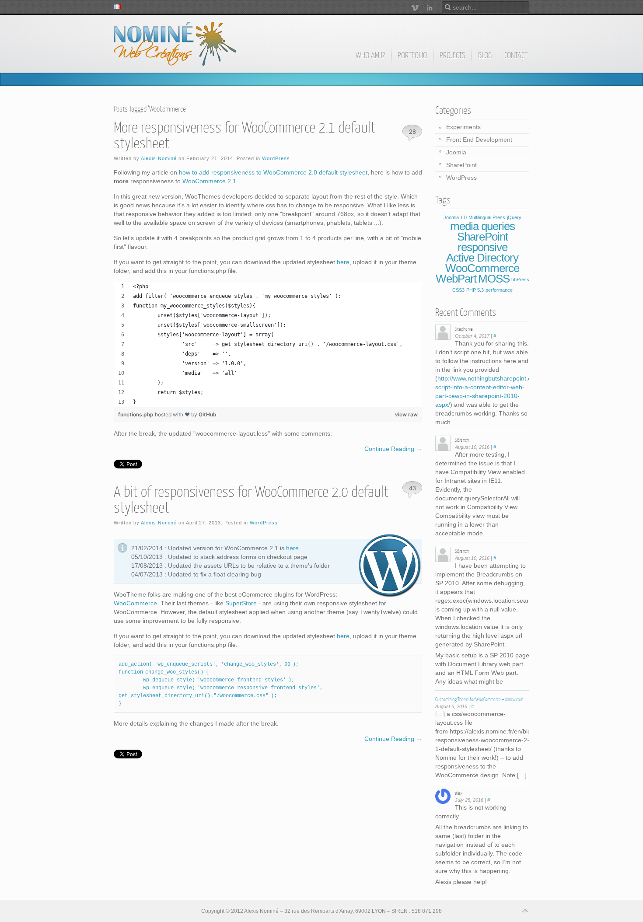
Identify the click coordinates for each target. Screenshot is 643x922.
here (343, 261)
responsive (482, 247)
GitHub (208, 414)
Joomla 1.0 (455, 217)
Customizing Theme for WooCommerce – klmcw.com (479, 699)
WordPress (276, 158)
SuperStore (241, 603)
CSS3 (458, 290)
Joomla (456, 152)
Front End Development (479, 139)
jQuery (514, 217)
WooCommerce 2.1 (209, 181)
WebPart (456, 278)
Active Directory (482, 257)
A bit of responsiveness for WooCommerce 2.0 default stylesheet (251, 500)
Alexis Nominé (159, 158)
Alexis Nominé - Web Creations (175, 44)
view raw (406, 414)
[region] (268, 344)
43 (412, 488)
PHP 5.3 (475, 290)
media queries (482, 226)
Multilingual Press (486, 217)
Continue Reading (393, 448)
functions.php (136, 414)
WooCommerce (135, 603)
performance (499, 290)
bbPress (520, 279)
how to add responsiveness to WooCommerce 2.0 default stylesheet (273, 172)
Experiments (463, 126)
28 (412, 131)
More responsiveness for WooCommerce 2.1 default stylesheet (244, 135)
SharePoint (461, 164)
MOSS (494, 278)
